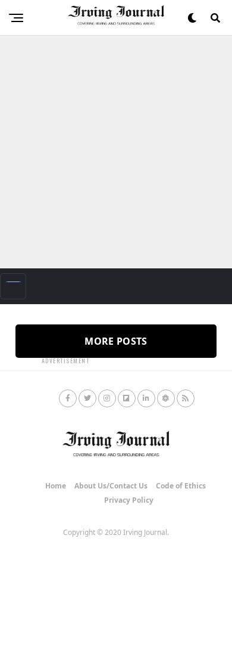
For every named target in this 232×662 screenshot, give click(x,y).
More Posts (115, 341)
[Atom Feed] (166, 398)
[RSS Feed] (186, 398)
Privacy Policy (128, 500)
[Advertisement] (116, 152)
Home (55, 486)
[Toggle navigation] (13, 286)
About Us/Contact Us (111, 486)
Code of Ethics (181, 486)
